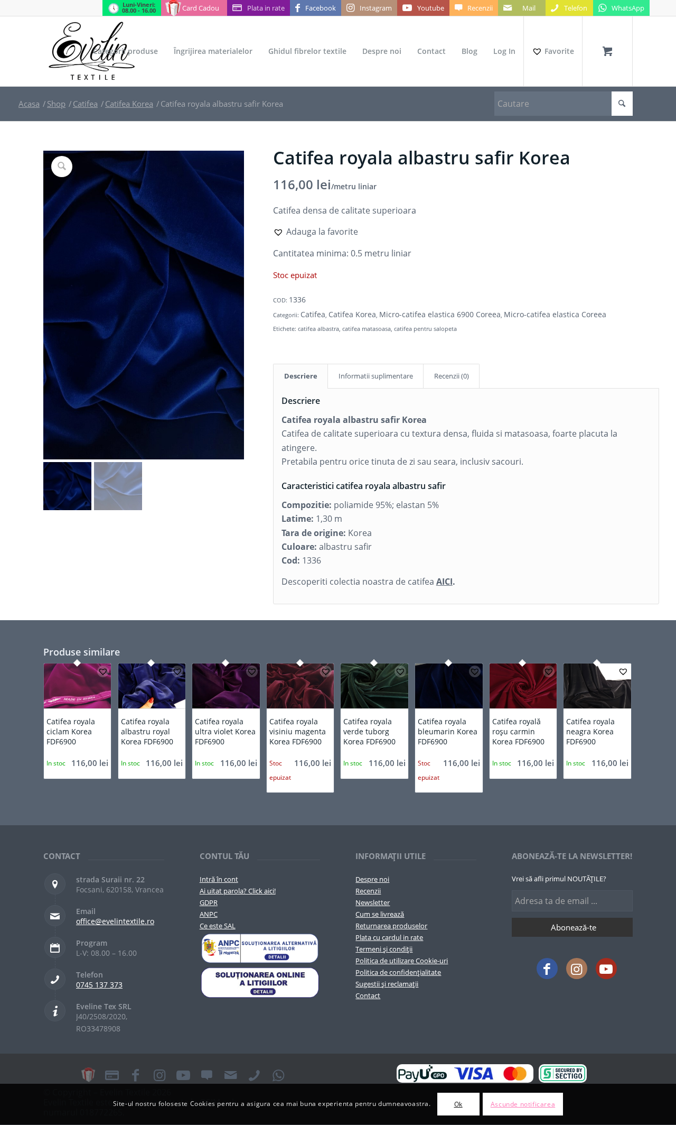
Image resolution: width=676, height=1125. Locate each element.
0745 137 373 (99, 985)
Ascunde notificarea (523, 1104)
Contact (367, 995)
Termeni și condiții (383, 949)
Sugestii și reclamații (386, 984)
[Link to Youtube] (606, 968)
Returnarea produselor (391, 925)
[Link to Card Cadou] (88, 1074)
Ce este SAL (218, 925)
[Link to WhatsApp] (278, 1074)
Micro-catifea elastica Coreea (555, 314)
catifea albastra (318, 329)
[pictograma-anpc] (260, 948)
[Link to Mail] (230, 1074)
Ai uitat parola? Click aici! (238, 891)
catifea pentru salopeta (425, 329)
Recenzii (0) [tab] (451, 376)
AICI (444, 581)
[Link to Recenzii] (207, 1074)
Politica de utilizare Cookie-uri (401, 960)
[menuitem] (125, 51)
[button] (315, 231)
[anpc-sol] (260, 982)
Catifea (313, 314)
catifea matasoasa (366, 329)
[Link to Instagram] (576, 968)
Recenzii (368, 891)
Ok (458, 1104)
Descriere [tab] (300, 376)
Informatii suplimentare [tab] (376, 376)
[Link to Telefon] (254, 1074)
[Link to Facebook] (547, 968)
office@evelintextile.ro (115, 921)
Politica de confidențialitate (398, 972)
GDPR (209, 902)
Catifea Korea (352, 314)
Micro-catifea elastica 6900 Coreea (440, 314)
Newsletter (372, 902)
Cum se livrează (379, 914)
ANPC (209, 914)
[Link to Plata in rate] (112, 1074)
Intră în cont (219, 879)
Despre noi (372, 879)
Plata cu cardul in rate (389, 937)
